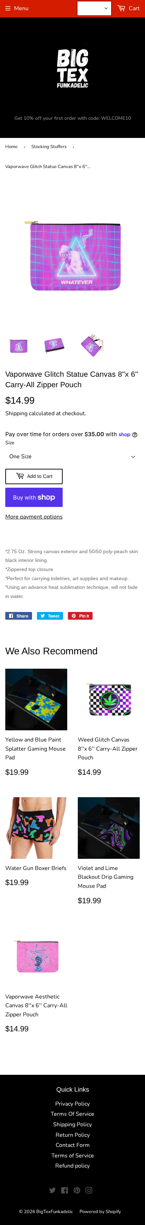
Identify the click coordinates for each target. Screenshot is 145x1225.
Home (11, 147)
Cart (133, 8)
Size (9, 442)
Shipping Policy (72, 1124)
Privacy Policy (72, 1104)
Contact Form (73, 1145)
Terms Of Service (72, 1114)
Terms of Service (72, 1156)
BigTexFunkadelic (54, 1212)
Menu (21, 8)
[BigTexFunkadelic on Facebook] (64, 1191)
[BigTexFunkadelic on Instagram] (89, 1191)
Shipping (16, 413)
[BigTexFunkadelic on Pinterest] (77, 1191)
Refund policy (72, 1166)
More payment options (34, 517)
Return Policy (73, 1135)
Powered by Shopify (100, 1212)
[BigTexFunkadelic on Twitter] (52, 1191)
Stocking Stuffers (49, 147)
